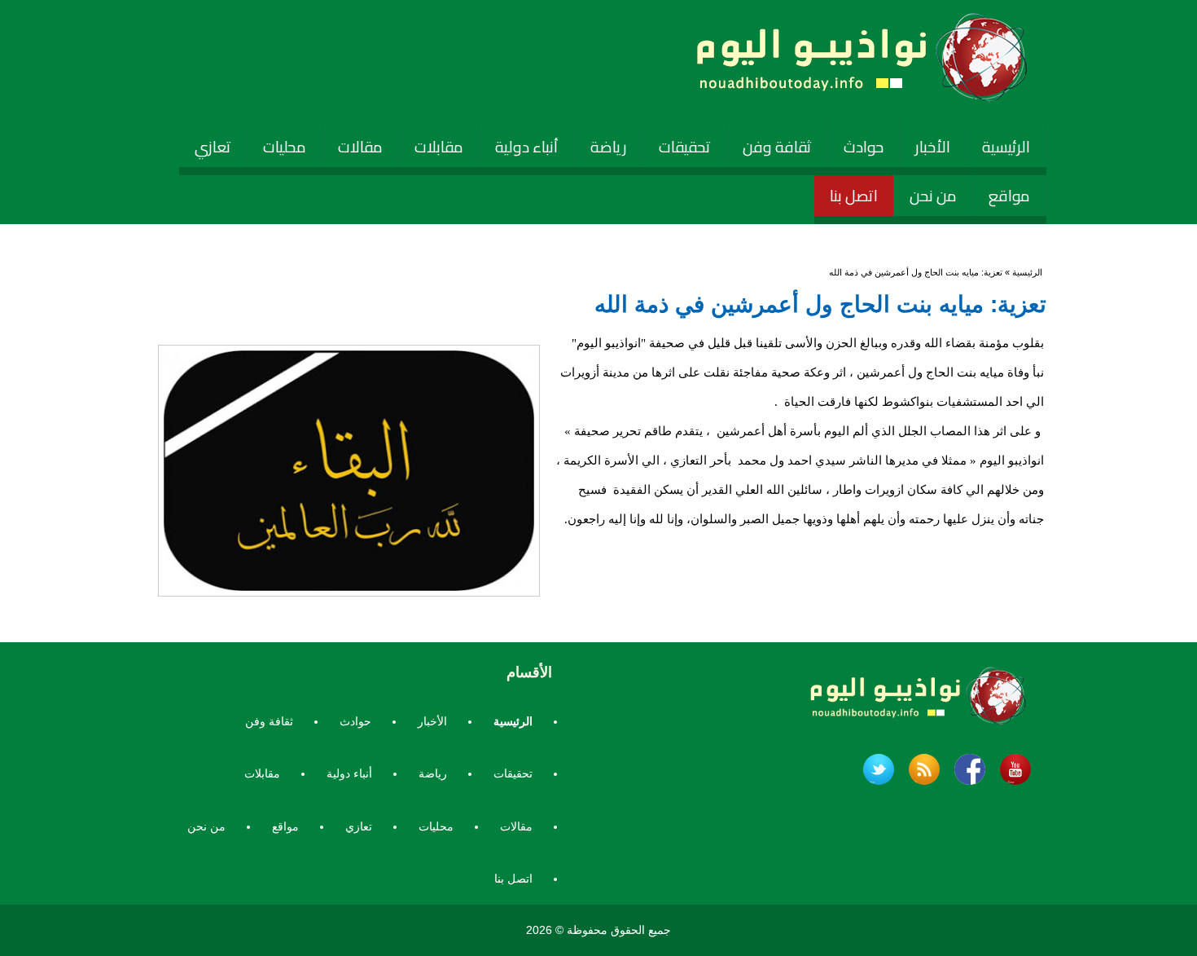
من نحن (933, 195)
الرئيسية (1006, 146)
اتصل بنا (854, 195)
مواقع (1009, 195)
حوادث (864, 146)
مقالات (360, 146)
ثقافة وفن (777, 146)
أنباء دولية (527, 146)
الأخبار (932, 146)
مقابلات (438, 146)
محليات (284, 146)
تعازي (213, 146)
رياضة (608, 146)
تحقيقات (685, 146)
